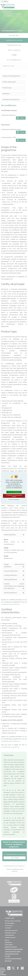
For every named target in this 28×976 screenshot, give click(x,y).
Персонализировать (14, 499)
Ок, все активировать (14, 492)
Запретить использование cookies (14, 495)
